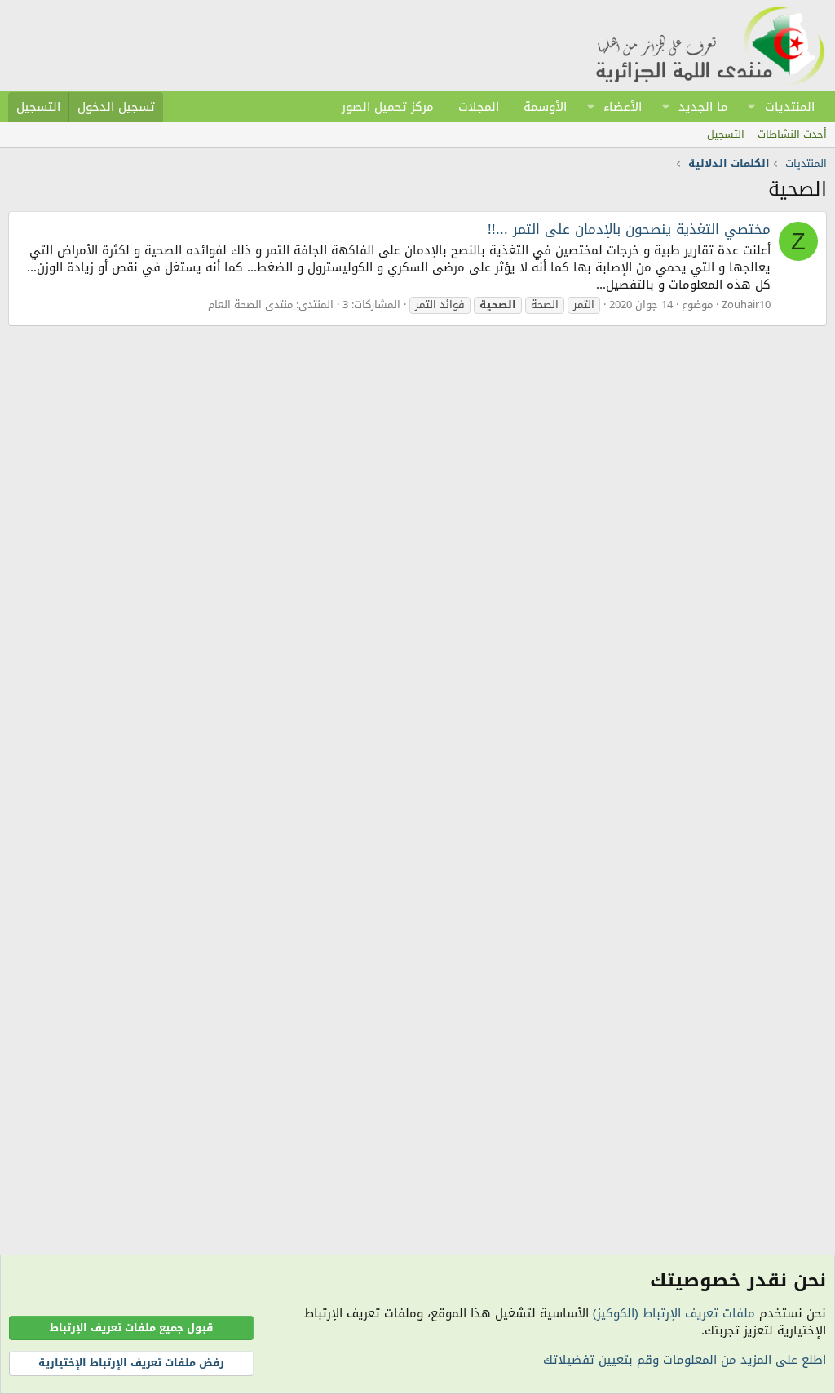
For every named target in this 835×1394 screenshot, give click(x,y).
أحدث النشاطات (792, 134)
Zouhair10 (746, 304)
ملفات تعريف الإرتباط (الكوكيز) (674, 1313)
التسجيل (725, 134)
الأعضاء (622, 106)
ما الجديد (703, 106)
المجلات (478, 106)
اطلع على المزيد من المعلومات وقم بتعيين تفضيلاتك (684, 1359)
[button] (751, 106)
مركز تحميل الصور (388, 106)
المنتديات (790, 106)
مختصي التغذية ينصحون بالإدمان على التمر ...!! (629, 229)
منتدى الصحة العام (250, 304)
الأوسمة (545, 106)
